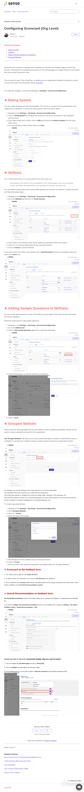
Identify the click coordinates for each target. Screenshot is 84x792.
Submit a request (50, 741)
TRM (13, 11)
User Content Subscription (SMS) (16, 769)
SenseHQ (7, 11)
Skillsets (11, 52)
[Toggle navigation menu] (76, 3)
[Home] (12, 4)
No (47, 730)
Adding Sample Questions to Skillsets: (22, 55)
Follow (76, 34)
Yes (37, 730)
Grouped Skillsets (14, 57)
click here (39, 83)
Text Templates (9, 765)
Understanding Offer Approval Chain (17, 761)
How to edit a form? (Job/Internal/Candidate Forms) (22, 757)
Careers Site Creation (12, 773)
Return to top (9, 747)
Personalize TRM (22, 11)
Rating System (13, 50)
